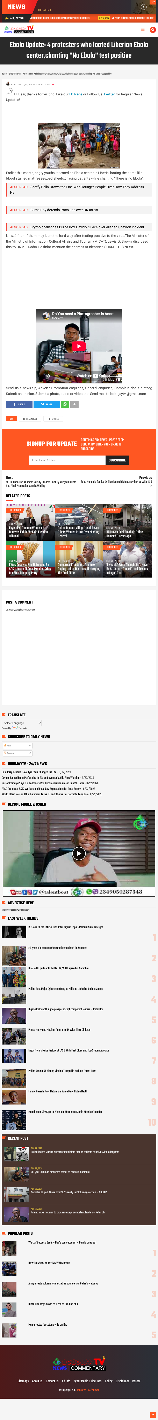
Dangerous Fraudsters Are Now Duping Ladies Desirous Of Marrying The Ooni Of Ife (79, 569)
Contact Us (52, 1381)
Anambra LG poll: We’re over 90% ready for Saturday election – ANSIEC (69, 1192)
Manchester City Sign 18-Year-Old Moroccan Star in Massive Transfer (65, 1112)
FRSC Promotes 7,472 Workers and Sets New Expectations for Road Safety (41, 789)
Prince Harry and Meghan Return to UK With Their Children (59, 1030)
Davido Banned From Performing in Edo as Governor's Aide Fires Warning (40, 778)
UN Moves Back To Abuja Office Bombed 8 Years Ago (124, 534)
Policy (109, 1381)
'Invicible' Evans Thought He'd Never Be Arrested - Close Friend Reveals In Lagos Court (127, 569)
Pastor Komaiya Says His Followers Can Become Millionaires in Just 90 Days (43, 783)
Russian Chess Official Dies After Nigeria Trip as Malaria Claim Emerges (65, 927)
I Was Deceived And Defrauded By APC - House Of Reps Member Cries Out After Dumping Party (30, 569)
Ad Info (66, 1381)
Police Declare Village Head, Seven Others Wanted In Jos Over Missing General (78, 532)
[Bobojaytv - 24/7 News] (79, 1373)
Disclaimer (122, 1381)
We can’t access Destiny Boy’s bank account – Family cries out (62, 1242)
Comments (10, 753)
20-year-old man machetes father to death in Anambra (93, 18)
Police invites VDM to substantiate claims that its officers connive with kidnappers (75, 1152)
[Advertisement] (81, 112)
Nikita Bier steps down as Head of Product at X (53, 1304)
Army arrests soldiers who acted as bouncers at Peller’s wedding (63, 1283)
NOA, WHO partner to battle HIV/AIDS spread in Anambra (58, 968)
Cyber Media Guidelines (87, 1381)
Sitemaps (23, 1381)
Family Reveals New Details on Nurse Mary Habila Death (57, 1091)
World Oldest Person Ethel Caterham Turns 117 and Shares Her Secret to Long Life (45, 794)
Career (136, 1381)
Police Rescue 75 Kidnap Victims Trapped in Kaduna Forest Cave (62, 1071)
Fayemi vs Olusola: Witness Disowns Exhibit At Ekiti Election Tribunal (28, 532)
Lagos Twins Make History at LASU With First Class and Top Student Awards (68, 1050)
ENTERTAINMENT (30, 419)
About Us (37, 1381)
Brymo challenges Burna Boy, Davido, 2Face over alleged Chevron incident (87, 227)
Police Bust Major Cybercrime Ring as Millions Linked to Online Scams (65, 989)
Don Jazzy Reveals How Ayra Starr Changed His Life (29, 772)
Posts (8, 746)
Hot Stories (53, 419)
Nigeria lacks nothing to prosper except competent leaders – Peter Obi (65, 1009)
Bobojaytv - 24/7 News (88, 1390)
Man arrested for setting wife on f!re (47, 1324)
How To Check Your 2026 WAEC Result (49, 1263)
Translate (23, 728)
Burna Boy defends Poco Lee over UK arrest (64, 210)
